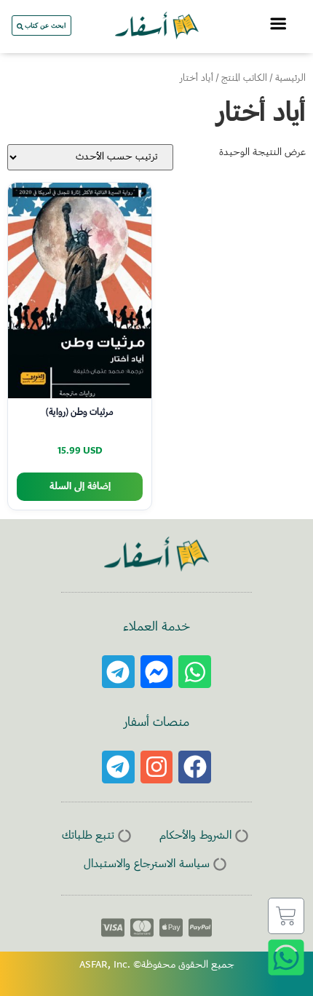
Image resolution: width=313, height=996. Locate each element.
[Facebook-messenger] (156, 671)
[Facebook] (194, 767)
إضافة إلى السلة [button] (80, 486)
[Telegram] (118, 671)
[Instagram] (156, 767)
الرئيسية (290, 79)
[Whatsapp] (194, 671)
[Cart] (286, 916)
